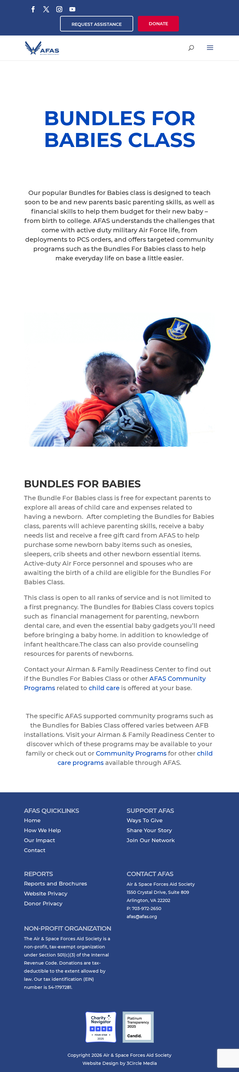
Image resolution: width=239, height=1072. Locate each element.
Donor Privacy (43, 903)
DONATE (158, 23)
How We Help (42, 830)
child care (104, 688)
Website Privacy (46, 893)
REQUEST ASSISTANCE (97, 24)
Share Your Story (149, 830)
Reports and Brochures (55, 883)
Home (32, 820)
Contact (34, 850)
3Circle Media (142, 1063)
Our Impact (39, 840)
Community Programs (131, 753)
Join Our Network (151, 840)
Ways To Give (144, 820)
